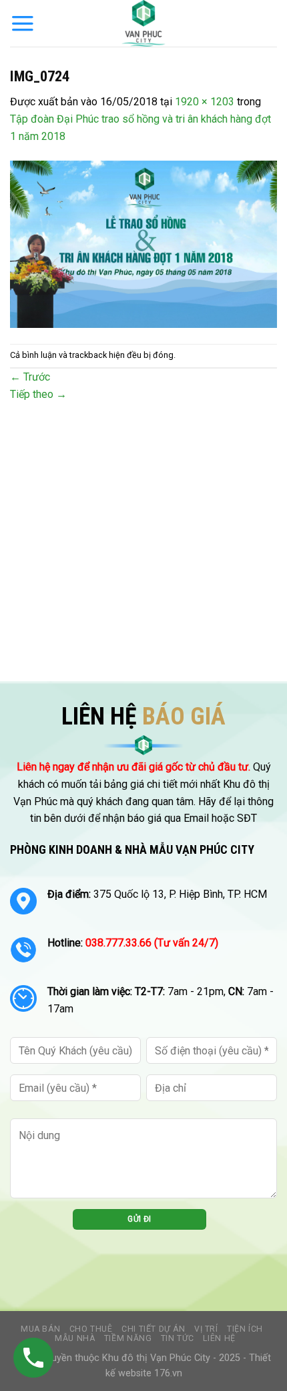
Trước (30, 377)
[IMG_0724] (143, 243)
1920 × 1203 (204, 101)
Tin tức (177, 1338)
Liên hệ (219, 1338)
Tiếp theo (38, 394)
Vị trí (206, 1329)
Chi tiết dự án (153, 1329)
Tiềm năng (128, 1338)
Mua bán (40, 1329)
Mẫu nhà (75, 1338)
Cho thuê (91, 1329)
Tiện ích (245, 1329)
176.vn (168, 1373)
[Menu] (22, 23)
